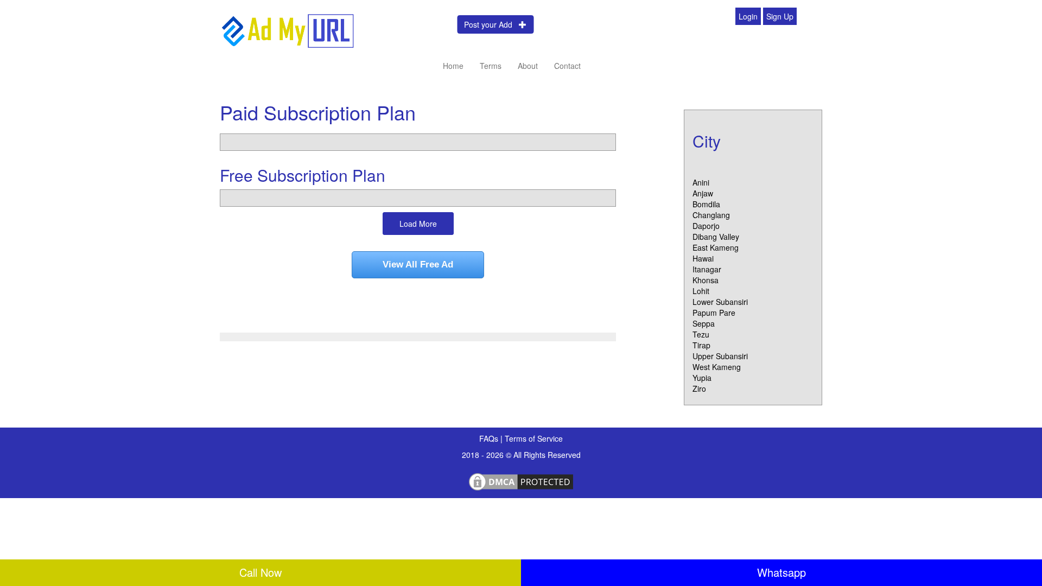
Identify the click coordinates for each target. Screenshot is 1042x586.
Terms (490, 65)
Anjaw (702, 193)
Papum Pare (713, 312)
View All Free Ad (418, 264)
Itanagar (706, 269)
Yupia (701, 377)
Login (748, 16)
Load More (418, 223)
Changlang (711, 214)
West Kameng (716, 366)
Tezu (700, 334)
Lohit (700, 290)
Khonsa (705, 280)
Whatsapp (781, 572)
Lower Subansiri (720, 301)
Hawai (703, 258)
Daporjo (706, 225)
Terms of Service (534, 438)
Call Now (260, 572)
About (528, 65)
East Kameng (715, 247)
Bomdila (706, 204)
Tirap (701, 345)
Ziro (699, 388)
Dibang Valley (715, 236)
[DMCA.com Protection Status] (521, 480)
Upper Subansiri (720, 356)
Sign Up (779, 16)
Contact (567, 65)
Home (453, 65)
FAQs (489, 438)
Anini (700, 182)
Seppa (703, 323)
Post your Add (491, 24)
